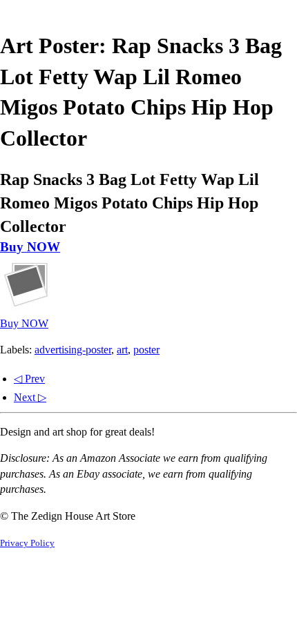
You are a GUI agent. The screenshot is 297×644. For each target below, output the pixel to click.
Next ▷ (30, 397)
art (122, 349)
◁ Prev (29, 378)
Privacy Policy (27, 543)
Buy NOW (30, 247)
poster (146, 349)
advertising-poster (73, 349)
